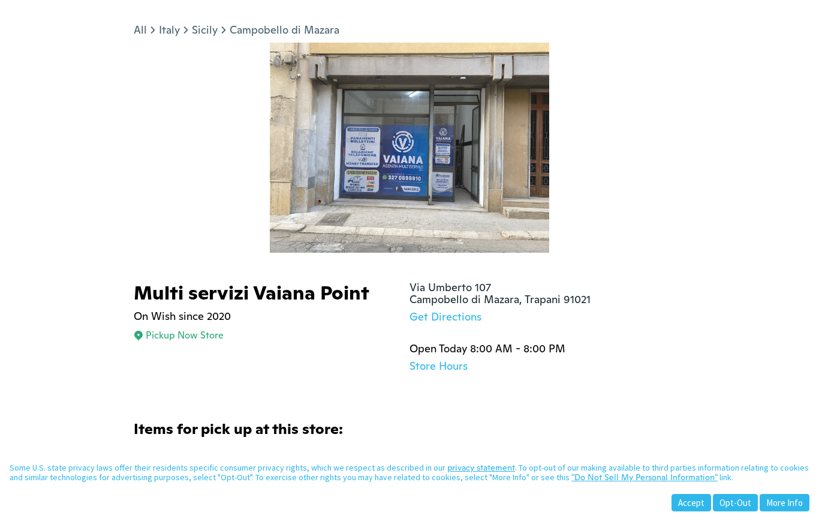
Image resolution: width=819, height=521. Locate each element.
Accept (691, 502)
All (140, 30)
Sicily (205, 30)
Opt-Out (735, 502)
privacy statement (481, 467)
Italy (169, 30)
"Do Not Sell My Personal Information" (644, 477)
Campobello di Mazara (284, 30)
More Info (784, 502)
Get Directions (445, 317)
